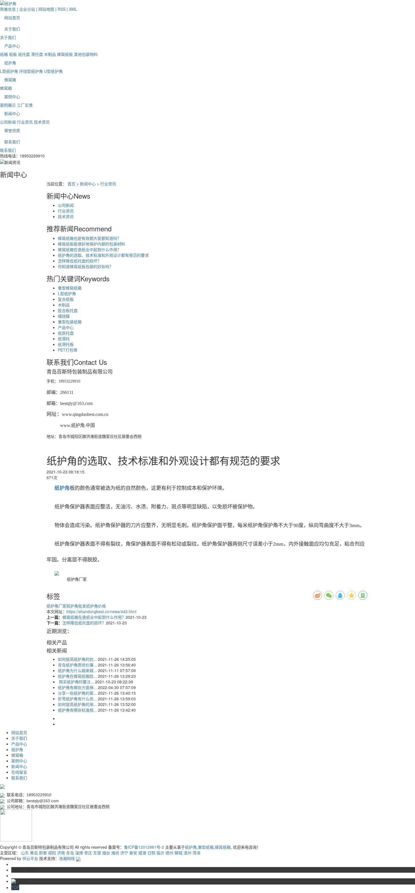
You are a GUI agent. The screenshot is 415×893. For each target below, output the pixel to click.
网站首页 (12, 17)
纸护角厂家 (56, 606)
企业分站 (27, 9)
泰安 (133, 852)
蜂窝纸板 (65, 54)
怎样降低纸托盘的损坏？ (79, 261)
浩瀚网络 (67, 858)
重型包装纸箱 (70, 321)
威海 (142, 852)
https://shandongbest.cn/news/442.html (101, 611)
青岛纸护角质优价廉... (77, 665)
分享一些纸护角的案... (77, 693)
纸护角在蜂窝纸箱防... (77, 676)
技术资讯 (42, 122)
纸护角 (10, 62)
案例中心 (12, 96)
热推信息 (8, 9)
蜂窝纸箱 (223, 847)
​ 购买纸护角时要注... (76, 681)
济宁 (124, 852)
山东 (25, 852)
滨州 (187, 852)
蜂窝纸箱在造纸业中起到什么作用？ (89, 249)
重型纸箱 (206, 847)
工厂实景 (25, 105)
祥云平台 (30, 858)
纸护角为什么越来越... (77, 670)
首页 (71, 184)
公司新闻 (8, 122)
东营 (97, 852)
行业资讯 (25, 122)
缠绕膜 (64, 316)
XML (73, 9)
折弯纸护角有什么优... (77, 698)
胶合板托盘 (68, 310)
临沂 (160, 852)
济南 (61, 852)
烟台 (106, 852)
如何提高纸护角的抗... (77, 659)
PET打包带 (67, 350)
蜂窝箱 (10, 79)
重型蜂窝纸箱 (70, 288)
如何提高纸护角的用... (77, 704)
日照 (151, 852)
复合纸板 (66, 299)
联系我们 (12, 141)
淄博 (79, 852)
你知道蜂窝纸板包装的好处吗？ (85, 266)
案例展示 (8, 105)
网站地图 (46, 9)
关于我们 (12, 29)
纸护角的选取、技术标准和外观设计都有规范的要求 (103, 255)
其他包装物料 (86, 54)
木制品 (50, 54)
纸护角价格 (96, 606)
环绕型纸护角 (31, 71)
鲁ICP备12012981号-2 (144, 847)
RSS (61, 9)
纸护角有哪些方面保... (77, 687)
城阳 (52, 852)
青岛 (70, 852)
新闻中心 (12, 113)
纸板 (13, 54)
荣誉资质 (12, 130)
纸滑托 (64, 338)
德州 (169, 852)
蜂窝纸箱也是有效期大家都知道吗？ (89, 238)
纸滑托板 (66, 344)
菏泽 (196, 852)
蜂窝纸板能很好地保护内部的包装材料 (91, 244)
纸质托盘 (66, 333)
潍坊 (115, 852)
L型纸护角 (9, 71)
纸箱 (4, 54)
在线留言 (19, 772)
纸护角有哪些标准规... (77, 710)
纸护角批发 (76, 606)
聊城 (178, 852)
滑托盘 (37, 54)
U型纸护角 (53, 71)
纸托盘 (24, 54)
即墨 (43, 852)
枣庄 (88, 852)
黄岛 (34, 852)
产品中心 (12, 46)
